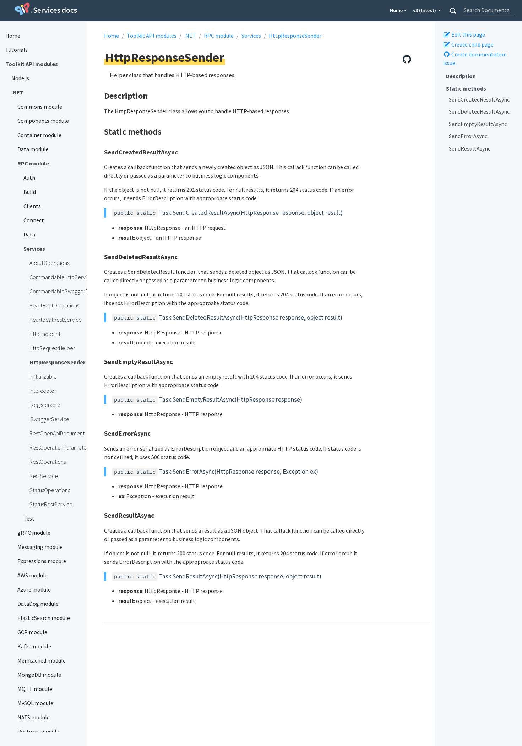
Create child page (472, 44)
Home (396, 10)
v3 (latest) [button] (425, 10)
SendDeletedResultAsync (479, 111)
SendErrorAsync (468, 136)
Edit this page (467, 34)
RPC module (219, 35)
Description (461, 76)
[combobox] (489, 10)
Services (251, 35)
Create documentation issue (475, 58)
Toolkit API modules (151, 35)
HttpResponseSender (295, 35)
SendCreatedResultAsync (479, 99)
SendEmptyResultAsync (478, 123)
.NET (190, 35)
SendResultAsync (469, 148)
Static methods (466, 88)
